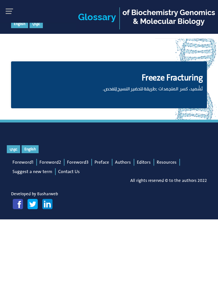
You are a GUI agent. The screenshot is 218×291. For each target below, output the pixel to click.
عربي (36, 24)
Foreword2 (50, 162)
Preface (102, 162)
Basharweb (47, 194)
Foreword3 (78, 162)
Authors (123, 162)
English (19, 24)
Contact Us (69, 171)
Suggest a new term (32, 171)
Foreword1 (22, 162)
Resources (167, 162)
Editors (144, 162)
